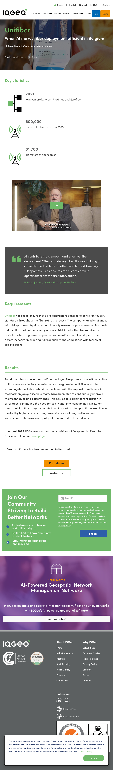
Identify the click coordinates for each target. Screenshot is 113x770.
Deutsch (83, 4)
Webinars (56, 473)
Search (60, 4)
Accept (94, 758)
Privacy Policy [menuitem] (90, 664)
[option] (83, 4)
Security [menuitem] (87, 669)
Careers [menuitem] (61, 675)
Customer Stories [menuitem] (91, 653)
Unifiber (10, 315)
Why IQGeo (35, 13)
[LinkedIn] (66, 701)
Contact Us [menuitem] (62, 680)
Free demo (56, 463)
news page (38, 436)
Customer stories (14, 57)
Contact (106, 4)
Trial (96, 13)
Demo (105, 13)
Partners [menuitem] (61, 658)
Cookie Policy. (86, 751)
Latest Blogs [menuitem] (89, 647)
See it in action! (56, 619)
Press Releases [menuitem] (90, 658)
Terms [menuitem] (86, 675)
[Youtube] (59, 701)
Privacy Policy (64, 525)
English (72, 4)
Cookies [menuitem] (87, 680)
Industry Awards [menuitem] (65, 653)
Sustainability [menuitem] (63, 664)
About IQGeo (65, 642)
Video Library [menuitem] (63, 669)
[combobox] (73, 4)
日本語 (93, 4)
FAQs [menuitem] (59, 647)
